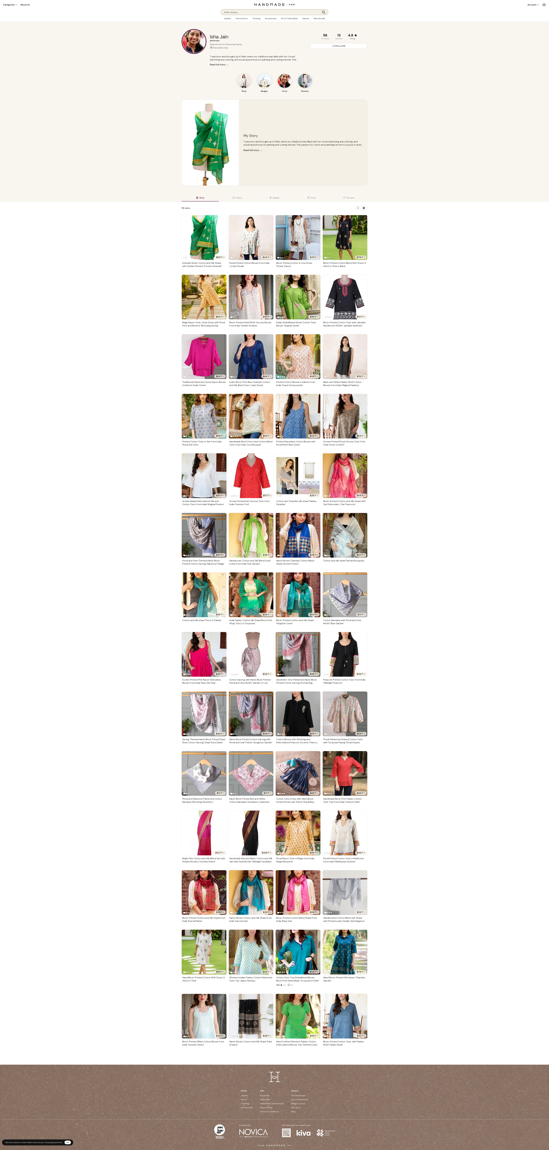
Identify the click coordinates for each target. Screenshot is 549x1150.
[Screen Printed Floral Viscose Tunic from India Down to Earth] (345, 416)
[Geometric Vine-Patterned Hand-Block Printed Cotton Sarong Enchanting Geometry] (298, 654)
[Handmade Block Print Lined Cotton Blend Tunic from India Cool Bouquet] (251, 416)
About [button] (294, 1090)
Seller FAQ (265, 1099)
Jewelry (227, 18)
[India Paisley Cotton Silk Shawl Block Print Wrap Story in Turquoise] (251, 594)
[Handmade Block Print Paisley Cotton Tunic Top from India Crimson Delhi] (345, 773)
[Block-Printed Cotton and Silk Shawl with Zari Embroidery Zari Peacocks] (345, 475)
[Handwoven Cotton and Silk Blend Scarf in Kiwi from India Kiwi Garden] (251, 535)
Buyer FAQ (265, 1095)
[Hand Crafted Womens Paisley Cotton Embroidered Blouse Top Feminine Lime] (298, 1016)
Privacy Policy (266, 1107)
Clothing (256, 18)
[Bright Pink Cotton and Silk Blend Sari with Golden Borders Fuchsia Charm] (204, 833)
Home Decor (242, 18)
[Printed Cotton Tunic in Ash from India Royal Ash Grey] (204, 416)
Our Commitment (299, 1099)
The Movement (298, 1095)
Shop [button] (244, 1090)
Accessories (271, 18)
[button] (10, 5)
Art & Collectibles (289, 18)
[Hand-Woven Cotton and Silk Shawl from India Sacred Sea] (251, 892)
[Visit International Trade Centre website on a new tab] (325, 1133)
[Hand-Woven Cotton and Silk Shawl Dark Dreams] (251, 1016)
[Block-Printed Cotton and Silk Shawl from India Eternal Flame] (204, 892)
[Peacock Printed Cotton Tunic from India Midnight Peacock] (345, 654)
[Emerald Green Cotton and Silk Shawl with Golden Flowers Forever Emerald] (204, 237)
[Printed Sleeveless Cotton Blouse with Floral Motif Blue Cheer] (298, 416)
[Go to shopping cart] (544, 4)
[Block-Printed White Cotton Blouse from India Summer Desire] (204, 1016)
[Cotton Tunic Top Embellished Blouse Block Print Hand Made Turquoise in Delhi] (298, 952)
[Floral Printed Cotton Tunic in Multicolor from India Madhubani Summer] (345, 833)
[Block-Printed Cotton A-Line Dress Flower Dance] (298, 237)
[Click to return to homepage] (274, 4)
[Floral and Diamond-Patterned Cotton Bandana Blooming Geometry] (204, 773)
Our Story (296, 1107)
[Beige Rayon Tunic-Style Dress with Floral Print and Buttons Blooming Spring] (204, 297)
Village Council (298, 1103)
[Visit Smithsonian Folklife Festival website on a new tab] (286, 1133)
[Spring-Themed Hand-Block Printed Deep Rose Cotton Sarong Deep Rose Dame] (204, 714)
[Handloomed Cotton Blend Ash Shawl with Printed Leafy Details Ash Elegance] (345, 892)
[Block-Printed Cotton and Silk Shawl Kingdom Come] (298, 594)
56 (325, 35)
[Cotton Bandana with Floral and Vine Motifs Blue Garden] (345, 594)
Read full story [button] (252, 150)
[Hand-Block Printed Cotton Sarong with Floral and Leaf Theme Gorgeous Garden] (251, 714)
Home (244, 1099)
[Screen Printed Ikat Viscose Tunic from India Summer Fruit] (251, 475)
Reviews (339, 38)
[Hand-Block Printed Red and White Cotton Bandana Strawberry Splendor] (251, 773)
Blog (293, 1111)
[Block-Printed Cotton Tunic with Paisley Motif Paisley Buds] (345, 1016)
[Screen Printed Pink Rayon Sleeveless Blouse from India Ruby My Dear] (204, 654)
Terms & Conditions (269, 1111)
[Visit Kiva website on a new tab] (303, 1133)
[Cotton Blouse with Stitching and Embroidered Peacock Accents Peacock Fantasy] (298, 713)
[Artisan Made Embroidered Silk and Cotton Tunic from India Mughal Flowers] (204, 475)
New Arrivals (319, 18)
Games (305, 18)
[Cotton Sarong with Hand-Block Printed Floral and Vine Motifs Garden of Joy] (251, 654)
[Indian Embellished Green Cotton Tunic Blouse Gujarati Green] (298, 297)
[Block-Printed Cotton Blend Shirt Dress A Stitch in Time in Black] (345, 237)
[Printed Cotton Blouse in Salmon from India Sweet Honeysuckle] (298, 356)
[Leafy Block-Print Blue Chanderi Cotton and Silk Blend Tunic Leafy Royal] (251, 356)
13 (339, 35)
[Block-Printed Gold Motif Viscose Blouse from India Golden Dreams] (251, 297)
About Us (25, 4)
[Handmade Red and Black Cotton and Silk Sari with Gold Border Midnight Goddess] (251, 833)
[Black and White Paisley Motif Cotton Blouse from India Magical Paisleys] (345, 356)
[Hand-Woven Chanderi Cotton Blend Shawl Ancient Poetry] (298, 535)
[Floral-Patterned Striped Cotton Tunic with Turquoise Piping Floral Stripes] (345, 714)
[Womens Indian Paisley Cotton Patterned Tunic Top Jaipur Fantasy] (251, 952)
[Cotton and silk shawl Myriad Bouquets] (345, 535)
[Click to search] (324, 12)
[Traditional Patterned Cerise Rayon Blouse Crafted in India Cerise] (204, 356)
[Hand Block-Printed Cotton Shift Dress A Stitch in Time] (204, 952)
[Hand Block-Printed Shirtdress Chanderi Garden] (345, 952)
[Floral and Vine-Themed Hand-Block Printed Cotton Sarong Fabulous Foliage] (204, 535)
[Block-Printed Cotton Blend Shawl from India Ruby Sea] (298, 892)
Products (325, 38)
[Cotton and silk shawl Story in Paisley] (204, 594)
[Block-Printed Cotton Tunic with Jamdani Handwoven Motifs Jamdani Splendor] (345, 297)
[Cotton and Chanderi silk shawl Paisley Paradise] (298, 476)
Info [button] (262, 1090)
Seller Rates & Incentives (272, 1103)
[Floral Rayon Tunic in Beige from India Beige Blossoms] (298, 833)
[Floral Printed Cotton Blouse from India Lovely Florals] (251, 237)
